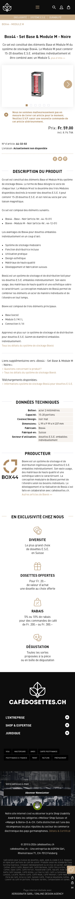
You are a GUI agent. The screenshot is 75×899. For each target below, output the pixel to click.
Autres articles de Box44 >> (37, 494)
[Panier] (68, 7)
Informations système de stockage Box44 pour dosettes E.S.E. (38, 383)
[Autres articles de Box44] (10, 469)
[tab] (54, 7)
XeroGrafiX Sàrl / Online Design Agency (37, 893)
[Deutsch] (71, 887)
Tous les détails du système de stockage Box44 (28, 345)
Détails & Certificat (59, 831)
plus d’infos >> (58, 57)
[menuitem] (61, 7)
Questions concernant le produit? (23, 369)
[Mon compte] (61, 7)
